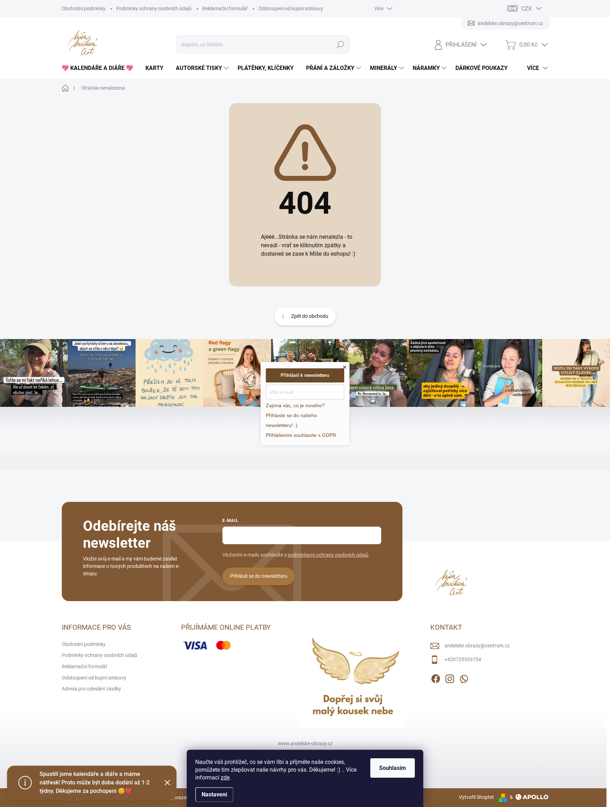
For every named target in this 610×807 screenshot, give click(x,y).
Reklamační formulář (225, 8)
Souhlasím (392, 768)
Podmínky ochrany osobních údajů (154, 8)
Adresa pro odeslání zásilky (91, 689)
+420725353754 (462, 659)
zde (225, 777)
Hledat (340, 44)
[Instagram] (449, 677)
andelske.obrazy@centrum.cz (477, 645)
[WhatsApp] (464, 677)
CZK (526, 8)
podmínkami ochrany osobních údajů (328, 555)
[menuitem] (100, 68)
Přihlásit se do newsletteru (258, 576)
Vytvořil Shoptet (476, 797)
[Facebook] (435, 677)
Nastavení (214, 794)
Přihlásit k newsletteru (305, 375)
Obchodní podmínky (84, 8)
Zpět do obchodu (309, 316)
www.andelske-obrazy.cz (305, 743)
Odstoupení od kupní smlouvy (290, 8)
